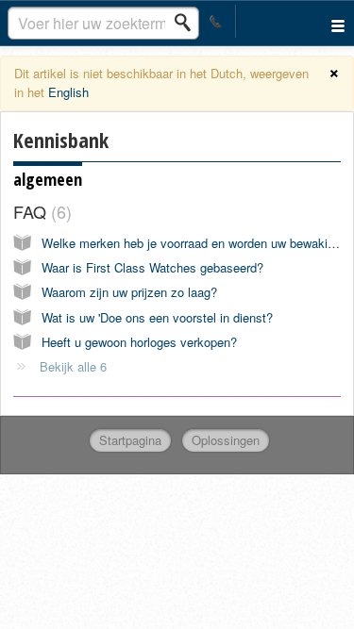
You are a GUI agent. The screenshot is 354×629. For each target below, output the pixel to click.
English (68, 92)
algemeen (47, 179)
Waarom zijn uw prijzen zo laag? (129, 292)
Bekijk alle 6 (73, 366)
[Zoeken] (188, 22)
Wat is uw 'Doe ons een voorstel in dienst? (157, 317)
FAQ (39, 211)
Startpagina (130, 440)
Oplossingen (226, 440)
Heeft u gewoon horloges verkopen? (139, 342)
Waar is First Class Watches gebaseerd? (152, 267)
